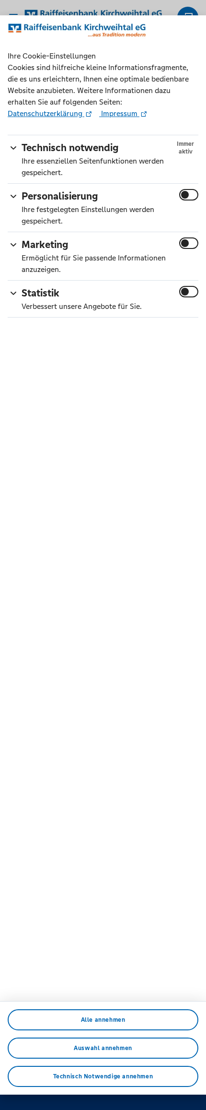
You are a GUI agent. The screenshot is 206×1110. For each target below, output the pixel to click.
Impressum (119, 113)
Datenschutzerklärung (46, 113)
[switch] (188, 195)
